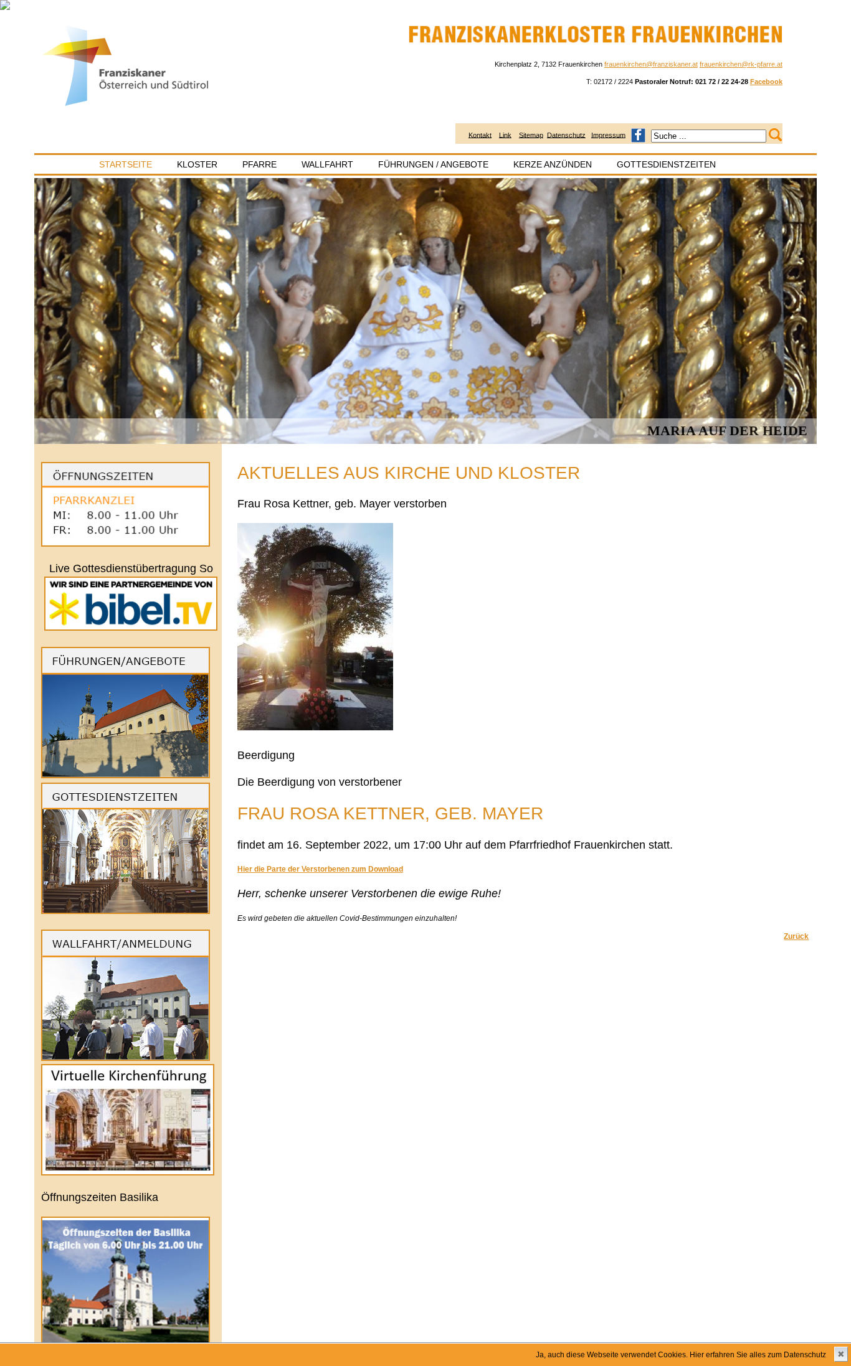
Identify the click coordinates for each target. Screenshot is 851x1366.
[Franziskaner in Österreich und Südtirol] (126, 106)
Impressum (608, 134)
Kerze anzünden (552, 164)
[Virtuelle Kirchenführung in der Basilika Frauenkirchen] (128, 1173)
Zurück (796, 936)
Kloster (197, 164)
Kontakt (480, 134)
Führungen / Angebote (433, 164)
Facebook (766, 81)
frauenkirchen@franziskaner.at (651, 64)
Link (505, 134)
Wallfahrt (327, 164)
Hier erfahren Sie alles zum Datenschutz (758, 1354)
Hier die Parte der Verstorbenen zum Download (320, 869)
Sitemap (531, 134)
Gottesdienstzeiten (666, 164)
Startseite (125, 164)
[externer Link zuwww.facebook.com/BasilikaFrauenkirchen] (638, 134)
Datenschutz (566, 134)
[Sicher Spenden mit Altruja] (5, 7)
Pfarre (259, 164)
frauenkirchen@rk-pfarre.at (741, 64)
